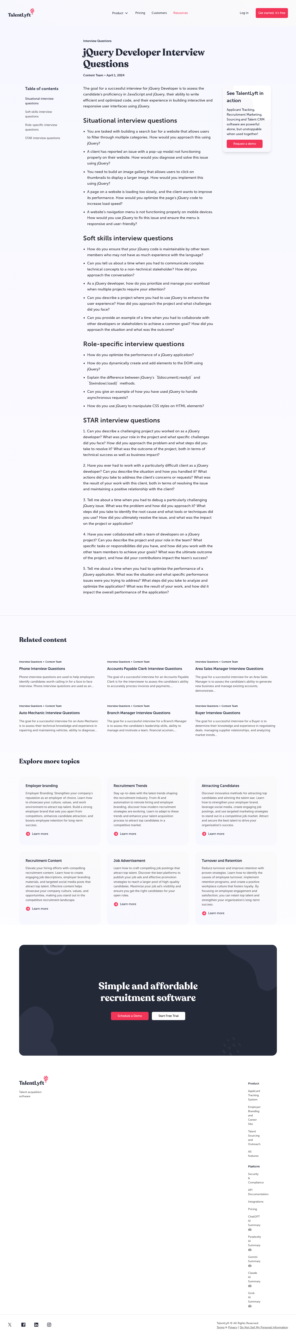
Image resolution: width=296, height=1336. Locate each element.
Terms (221, 1327)
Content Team (93, 75)
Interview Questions (97, 41)
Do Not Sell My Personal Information (264, 1327)
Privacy (232, 1327)
